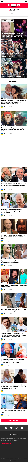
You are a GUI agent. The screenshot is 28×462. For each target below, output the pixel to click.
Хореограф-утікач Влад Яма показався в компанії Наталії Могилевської (13, 261)
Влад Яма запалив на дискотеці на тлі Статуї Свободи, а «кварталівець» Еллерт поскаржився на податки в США (13, 335)
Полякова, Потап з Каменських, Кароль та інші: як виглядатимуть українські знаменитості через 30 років (13, 102)
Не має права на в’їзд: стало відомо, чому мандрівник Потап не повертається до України (13, 129)
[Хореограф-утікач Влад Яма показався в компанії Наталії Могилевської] (14, 251)
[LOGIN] (26, 1)
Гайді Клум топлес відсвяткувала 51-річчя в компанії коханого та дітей (13, 310)
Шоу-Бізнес (3, 98)
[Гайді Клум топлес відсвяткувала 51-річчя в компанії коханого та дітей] (14, 300)
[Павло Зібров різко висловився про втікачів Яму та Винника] (14, 276)
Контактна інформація (6, 443)
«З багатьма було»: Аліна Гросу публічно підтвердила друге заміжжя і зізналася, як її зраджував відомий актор (13, 386)
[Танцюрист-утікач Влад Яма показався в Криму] (14, 401)
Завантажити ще (14, 420)
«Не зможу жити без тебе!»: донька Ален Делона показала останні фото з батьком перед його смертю (13, 185)
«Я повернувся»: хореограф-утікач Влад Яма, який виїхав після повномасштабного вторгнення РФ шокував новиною (13, 361)
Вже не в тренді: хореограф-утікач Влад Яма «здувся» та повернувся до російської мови (14, 237)
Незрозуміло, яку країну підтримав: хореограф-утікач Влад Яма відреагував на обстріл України (13, 211)
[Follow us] (21, 1)
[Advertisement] (14, 151)
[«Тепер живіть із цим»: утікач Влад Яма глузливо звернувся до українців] (14, 68)
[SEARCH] (24, 1)
